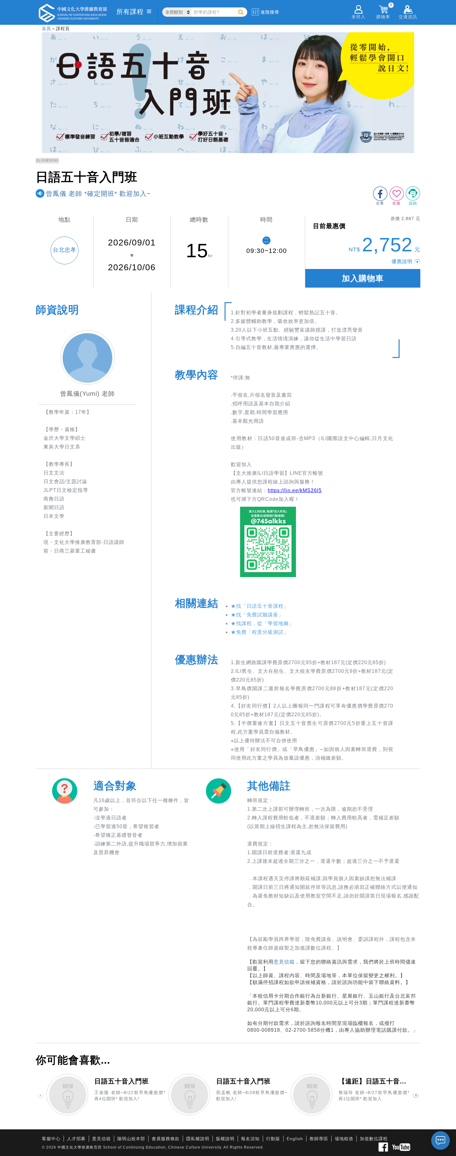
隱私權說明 (197, 1138)
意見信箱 (284, 961)
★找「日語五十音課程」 (260, 606)
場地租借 (344, 1138)
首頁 (46, 28)
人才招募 (76, 1138)
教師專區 (319, 1138)
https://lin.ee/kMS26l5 (295, 490)
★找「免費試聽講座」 (257, 614)
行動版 (273, 1138)
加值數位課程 (374, 1138)
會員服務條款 (166, 1138)
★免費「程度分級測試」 (260, 632)
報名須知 (250, 1138)
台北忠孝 (64, 250)
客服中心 (51, 1138)
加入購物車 (363, 278)
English (295, 1138)
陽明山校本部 (131, 1138)
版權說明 (225, 1138)
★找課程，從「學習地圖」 (262, 623)
